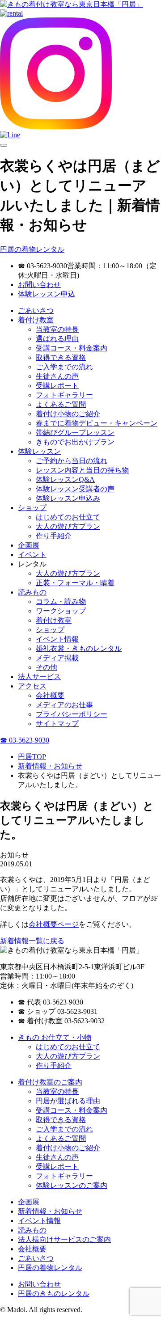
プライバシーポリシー (71, 714)
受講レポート (57, 385)
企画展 (28, 545)
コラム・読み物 (61, 601)
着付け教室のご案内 (50, 1082)
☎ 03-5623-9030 (24, 740)
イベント (32, 554)
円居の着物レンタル (32, 249)
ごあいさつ (36, 310)
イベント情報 (57, 639)
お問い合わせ (39, 284)
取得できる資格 (61, 357)
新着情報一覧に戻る (32, 941)
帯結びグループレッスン (75, 432)
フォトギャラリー (64, 395)
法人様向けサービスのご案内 (64, 1239)
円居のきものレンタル (53, 1293)
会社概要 (50, 695)
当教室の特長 (57, 329)
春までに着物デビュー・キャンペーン (96, 423)
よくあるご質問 (61, 404)
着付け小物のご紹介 (68, 414)
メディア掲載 (57, 658)
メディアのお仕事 (64, 705)
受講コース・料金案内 (71, 348)
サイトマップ (57, 723)
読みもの (32, 592)
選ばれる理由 (57, 338)
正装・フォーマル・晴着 (75, 583)
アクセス (32, 686)
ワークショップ (61, 611)
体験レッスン (39, 451)
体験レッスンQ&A (65, 479)
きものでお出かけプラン (75, 442)
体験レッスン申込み (68, 498)
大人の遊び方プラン (68, 526)
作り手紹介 (54, 536)
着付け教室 (36, 320)
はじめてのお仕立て (68, 517)
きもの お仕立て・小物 (54, 1037)
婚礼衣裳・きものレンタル (79, 648)
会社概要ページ (54, 924)
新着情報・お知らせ (50, 766)
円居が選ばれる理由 (68, 1101)
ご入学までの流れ (64, 367)
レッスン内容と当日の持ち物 (82, 470)
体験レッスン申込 (46, 294)
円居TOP (32, 756)
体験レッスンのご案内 (71, 1185)
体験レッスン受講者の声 (75, 489)
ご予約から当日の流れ (71, 460)
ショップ (32, 507)
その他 (46, 667)
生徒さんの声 (57, 376)
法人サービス (39, 676)
